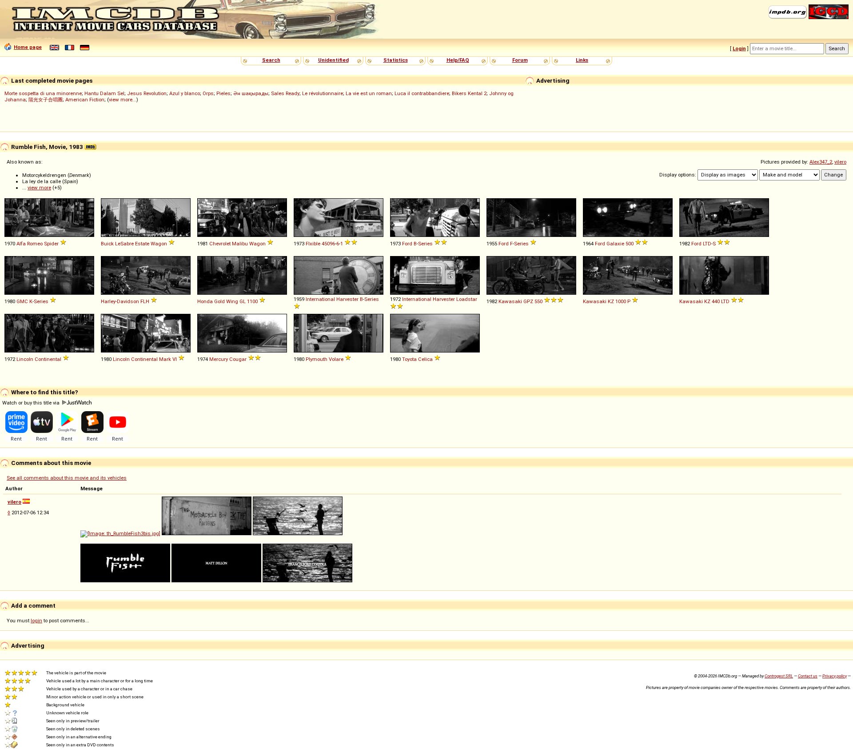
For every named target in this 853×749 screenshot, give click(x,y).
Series (425, 243)
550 (538, 301)
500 (630, 243)
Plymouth (316, 359)
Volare (336, 359)
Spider (51, 243)
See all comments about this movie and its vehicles (67, 478)
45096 (328, 243)
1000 (620, 301)
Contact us (807, 675)
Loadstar (466, 299)
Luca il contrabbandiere (422, 93)
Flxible (313, 243)
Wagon (159, 243)
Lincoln (24, 359)
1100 (252, 301)
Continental (48, 359)
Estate (142, 243)
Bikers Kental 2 (469, 93)
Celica (425, 359)
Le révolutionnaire (322, 93)
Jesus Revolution (147, 93)
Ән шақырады (250, 93)
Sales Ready (285, 93)
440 (716, 301)
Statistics (395, 60)
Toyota (409, 359)
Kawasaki (510, 301)
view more (39, 187)
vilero (840, 162)
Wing (232, 301)
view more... (122, 99)
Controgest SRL (779, 675)
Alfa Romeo (29, 243)
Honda (205, 301)
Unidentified (333, 60)
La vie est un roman (369, 93)
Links (582, 60)
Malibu (240, 243)
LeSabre (124, 243)
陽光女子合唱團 (45, 99)
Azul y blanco (184, 93)
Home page (28, 47)
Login (739, 48)
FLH (144, 301)
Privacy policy (834, 675)
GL (242, 301)
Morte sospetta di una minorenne (43, 93)
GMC (22, 301)
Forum (520, 60)
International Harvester (332, 299)
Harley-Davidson (120, 301)
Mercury (218, 359)
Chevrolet (220, 243)
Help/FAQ (457, 60)
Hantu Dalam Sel (104, 93)
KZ (611, 301)
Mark (165, 359)
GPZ (528, 301)
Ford (407, 243)
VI (174, 359)
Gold (219, 301)
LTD (707, 243)
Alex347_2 (820, 162)
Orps (208, 93)
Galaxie (615, 243)
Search (271, 60)
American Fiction (84, 99)
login (36, 620)
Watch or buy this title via (31, 403)
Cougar (238, 359)
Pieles (223, 93)
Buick (107, 243)
